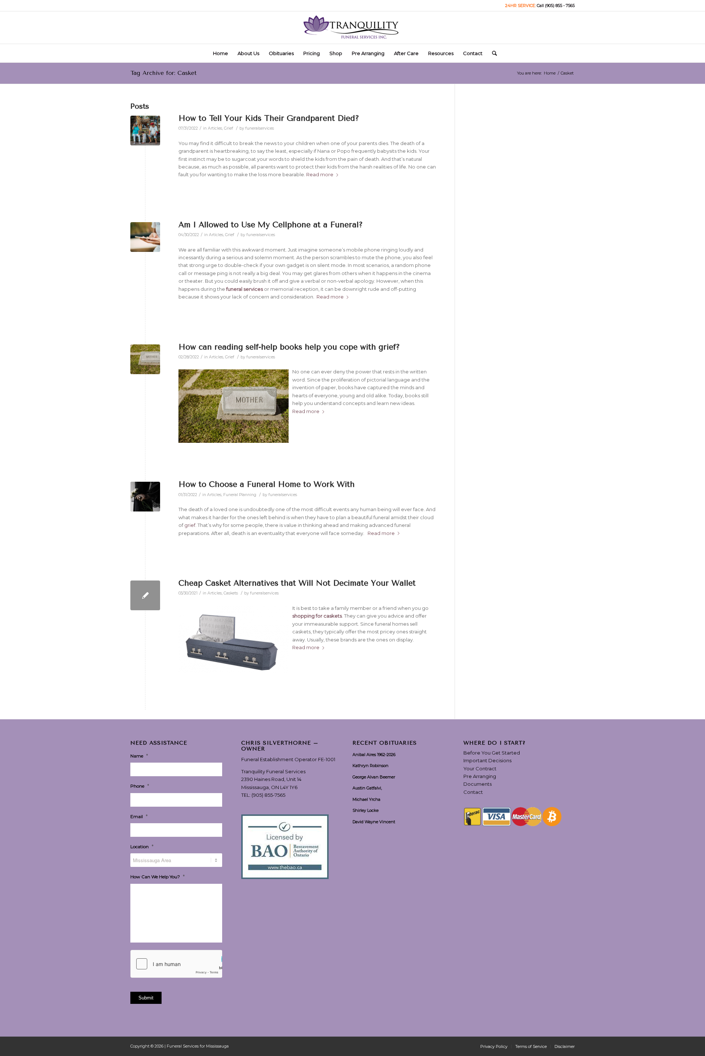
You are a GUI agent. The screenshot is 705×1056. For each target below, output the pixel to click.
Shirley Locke (365, 810)
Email (139, 816)
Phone (139, 786)
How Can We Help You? (157, 876)
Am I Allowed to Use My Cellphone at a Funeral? (270, 224)
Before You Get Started (491, 753)
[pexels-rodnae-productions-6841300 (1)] (145, 359)
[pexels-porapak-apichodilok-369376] (145, 237)
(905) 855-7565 (268, 795)
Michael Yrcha (366, 799)
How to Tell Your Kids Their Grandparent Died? (268, 118)
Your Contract (479, 768)
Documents (477, 784)
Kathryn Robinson (370, 765)
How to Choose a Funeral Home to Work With (266, 484)
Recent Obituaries (384, 743)
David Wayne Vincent (373, 821)
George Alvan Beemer (373, 777)
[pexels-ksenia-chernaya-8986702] (145, 496)
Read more (319, 174)
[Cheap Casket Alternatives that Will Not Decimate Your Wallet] (145, 595)
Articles (215, 128)
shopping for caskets (317, 616)
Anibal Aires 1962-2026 (373, 754)
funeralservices (259, 128)
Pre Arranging (479, 776)
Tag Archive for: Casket (163, 72)
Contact (473, 792)
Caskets (231, 593)
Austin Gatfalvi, (367, 788)
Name (139, 756)
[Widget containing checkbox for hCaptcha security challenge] (176, 964)
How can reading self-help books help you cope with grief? (289, 347)
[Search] (492, 53)
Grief (228, 128)
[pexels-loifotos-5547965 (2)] (145, 130)
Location (141, 846)
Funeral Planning (239, 494)
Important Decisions (487, 760)
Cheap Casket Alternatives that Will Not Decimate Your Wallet (297, 583)
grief (189, 525)
